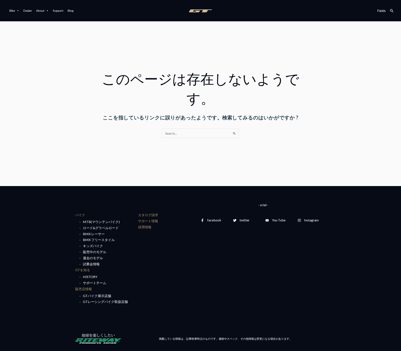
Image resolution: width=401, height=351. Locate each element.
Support (58, 10)
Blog (71, 10)
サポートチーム (94, 283)
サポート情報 (148, 221)
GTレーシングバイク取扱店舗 (105, 302)
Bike (12, 10)
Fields (381, 11)
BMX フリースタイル (99, 240)
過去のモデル (93, 258)
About (40, 10)
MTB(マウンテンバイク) (101, 222)
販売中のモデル (94, 252)
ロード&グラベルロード (101, 228)
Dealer (27, 10)
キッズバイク (93, 246)
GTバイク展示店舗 (97, 296)
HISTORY (90, 277)
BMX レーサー (94, 234)
